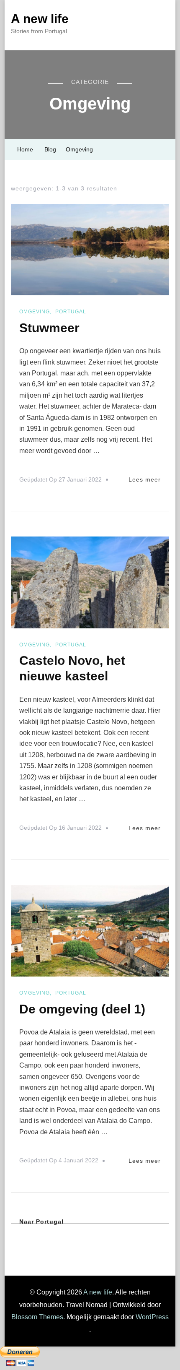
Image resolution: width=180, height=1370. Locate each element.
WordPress (152, 1317)
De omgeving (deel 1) (82, 1009)
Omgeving (34, 312)
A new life (40, 19)
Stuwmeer (49, 328)
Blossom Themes (37, 1317)
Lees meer (145, 479)
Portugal (70, 312)
